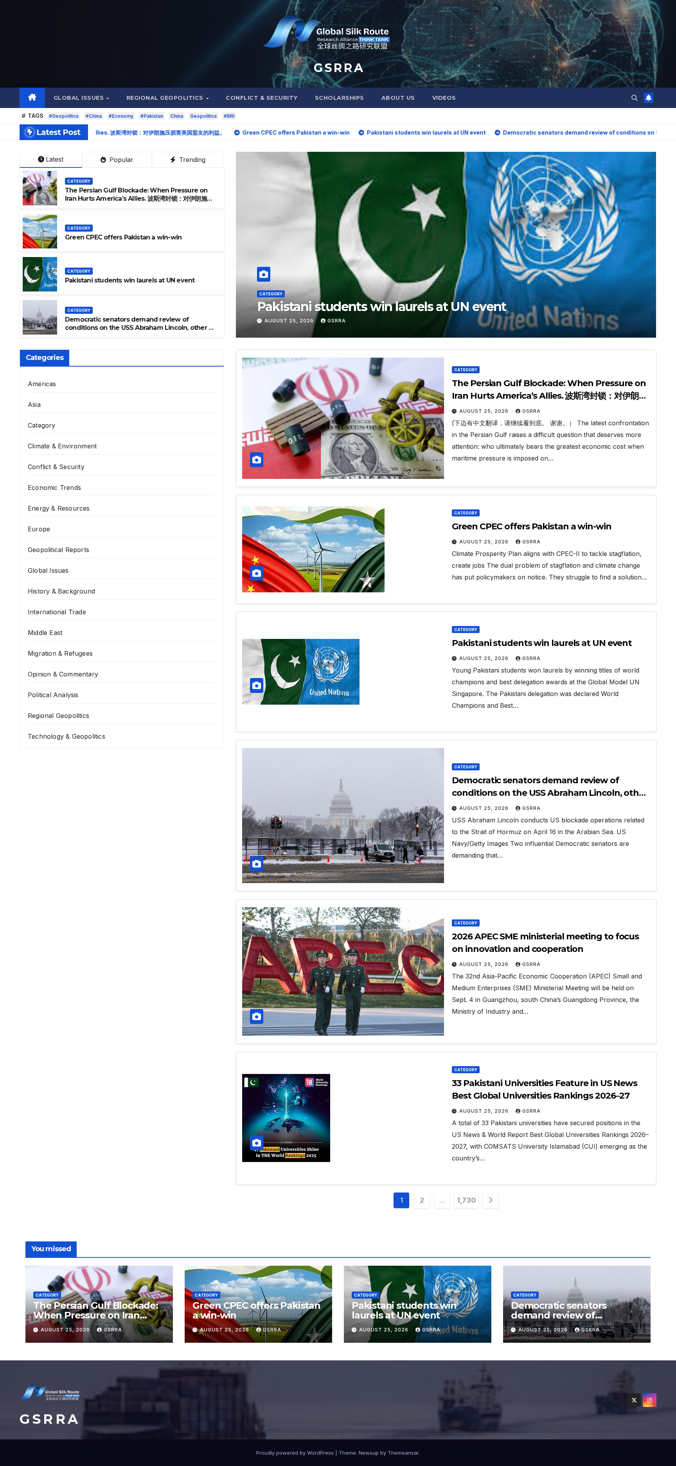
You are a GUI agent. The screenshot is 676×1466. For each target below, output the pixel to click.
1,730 (466, 1200)
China (176, 116)
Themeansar (403, 1453)
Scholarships (339, 97)
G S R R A (338, 68)
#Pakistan (151, 116)
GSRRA (336, 321)
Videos (444, 97)
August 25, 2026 (289, 321)
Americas (42, 384)
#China (94, 116)
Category (270, 279)
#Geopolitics (64, 116)
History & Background (61, 591)
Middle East (45, 633)
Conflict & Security (262, 97)
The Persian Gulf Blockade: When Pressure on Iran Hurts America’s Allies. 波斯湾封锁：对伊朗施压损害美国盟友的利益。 (139, 198)
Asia (34, 404)
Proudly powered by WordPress (295, 1453)
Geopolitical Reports (58, 550)
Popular (120, 160)
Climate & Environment (62, 446)
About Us (398, 97)
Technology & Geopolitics (66, 736)
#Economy (121, 116)
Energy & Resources (59, 508)
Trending (191, 160)
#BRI (229, 116)
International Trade (57, 612)
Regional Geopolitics (165, 97)
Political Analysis (53, 695)
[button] (634, 98)
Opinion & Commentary (63, 674)
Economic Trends (54, 487)
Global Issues (80, 97)
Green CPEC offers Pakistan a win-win (123, 237)
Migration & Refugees (60, 653)
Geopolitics (203, 116)
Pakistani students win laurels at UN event (129, 280)
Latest (54, 159)
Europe (39, 529)
